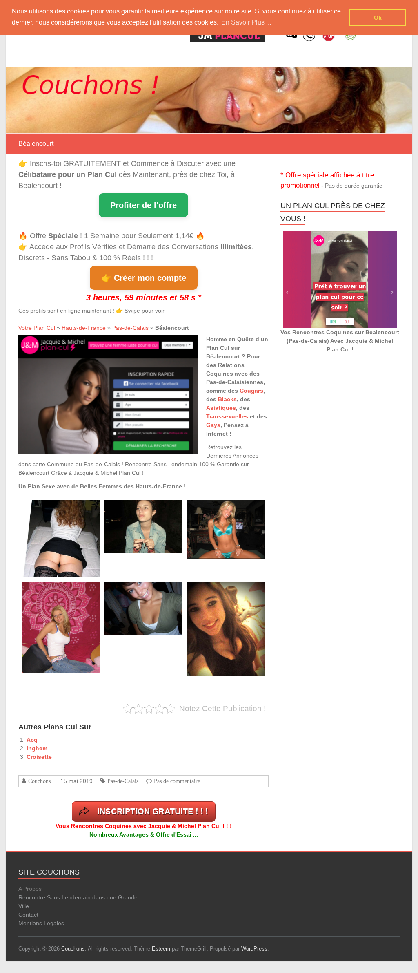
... (49, 563)
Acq (32, 739)
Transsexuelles (227, 416)
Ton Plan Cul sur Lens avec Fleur (140, 509)
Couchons (39, 781)
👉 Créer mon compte (143, 277)
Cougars (251, 390)
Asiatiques (221, 408)
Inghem (37, 748)
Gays (213, 425)
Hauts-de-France (84, 327)
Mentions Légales (41, 923)
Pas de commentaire (177, 781)
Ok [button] (378, 17)
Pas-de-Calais (130, 327)
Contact (28, 914)
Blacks (227, 399)
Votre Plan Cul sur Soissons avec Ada (62, 590)
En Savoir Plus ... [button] (246, 22)
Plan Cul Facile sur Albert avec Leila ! (61, 509)
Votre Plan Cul (36, 327)
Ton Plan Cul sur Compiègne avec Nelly (228, 509)
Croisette (39, 757)
